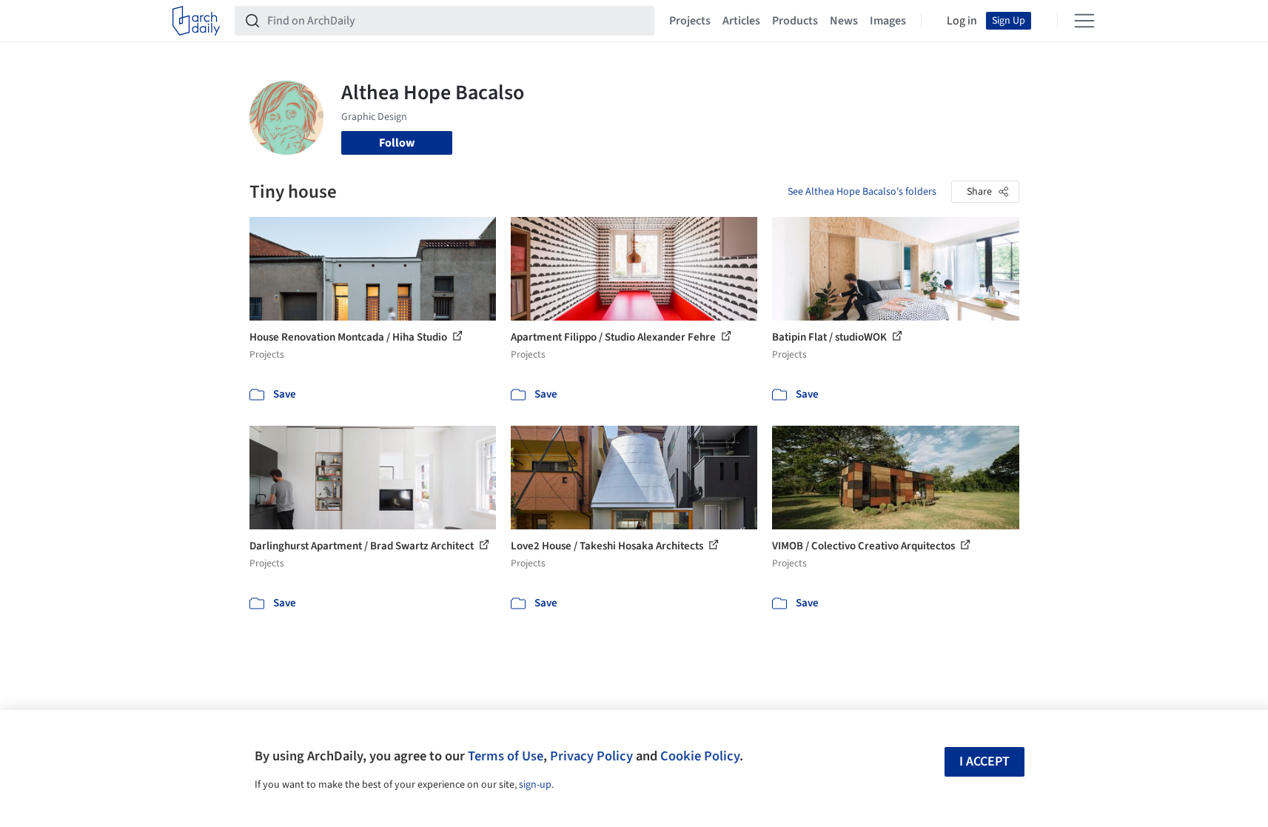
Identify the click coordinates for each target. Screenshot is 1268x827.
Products (795, 21)
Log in (962, 21)
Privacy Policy (591, 756)
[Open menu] (1084, 21)
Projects (690, 21)
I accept (984, 761)
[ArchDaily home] (196, 21)
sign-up (535, 784)
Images (888, 21)
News (844, 21)
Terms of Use (505, 756)
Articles (741, 21)
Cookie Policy (699, 756)
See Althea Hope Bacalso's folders (862, 192)
